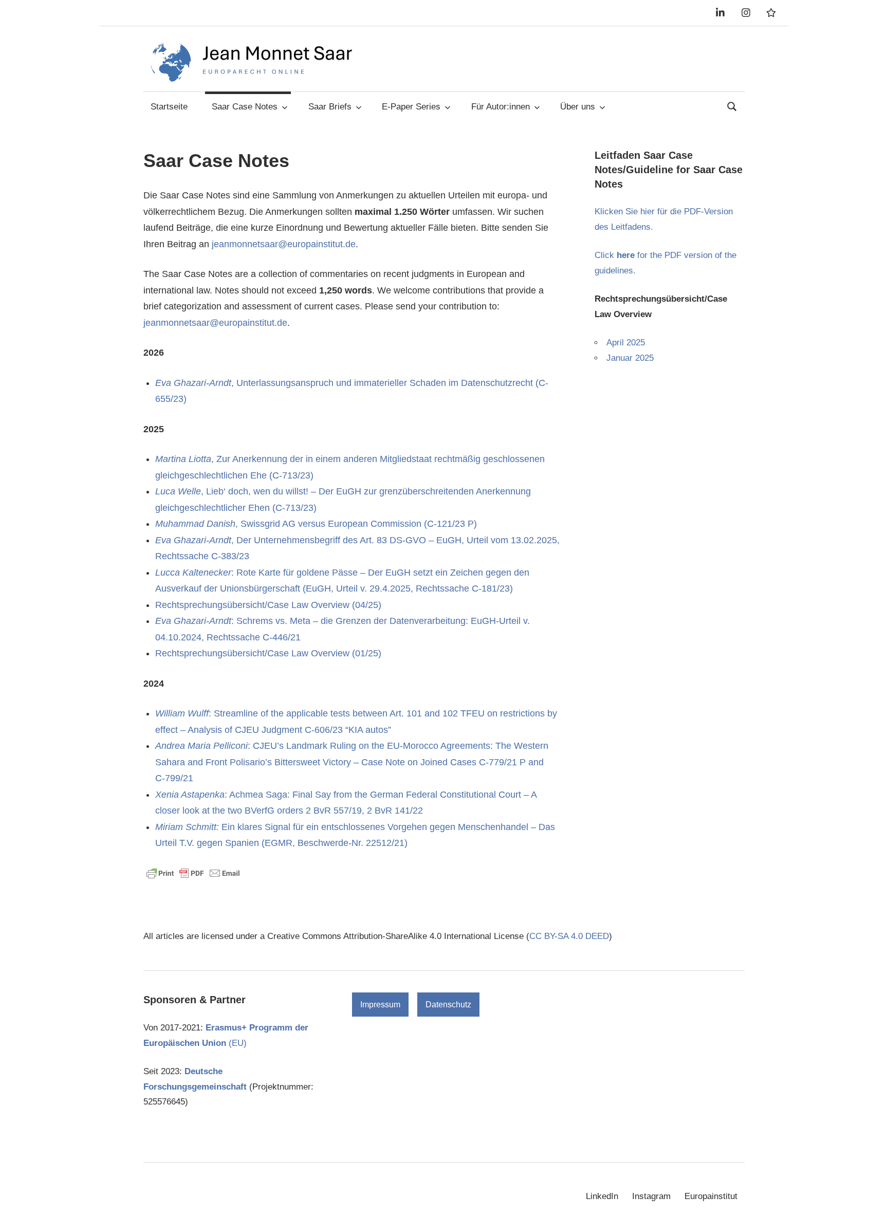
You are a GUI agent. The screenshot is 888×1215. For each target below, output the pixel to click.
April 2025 (625, 342)
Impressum (380, 1004)
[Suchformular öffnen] (732, 105)
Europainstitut (710, 1196)
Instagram (651, 1196)
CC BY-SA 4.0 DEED (569, 936)
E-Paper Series (411, 107)
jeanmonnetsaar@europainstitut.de (284, 244)
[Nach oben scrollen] (869, 1196)
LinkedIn (602, 1196)
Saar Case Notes (245, 107)
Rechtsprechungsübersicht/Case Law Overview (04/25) (268, 605)
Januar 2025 (630, 358)
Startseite (169, 107)
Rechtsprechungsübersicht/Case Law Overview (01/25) (268, 653)
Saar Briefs (329, 107)
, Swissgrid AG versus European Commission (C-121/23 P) (316, 524)
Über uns (577, 107)
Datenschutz (448, 1004)
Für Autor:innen (500, 107)
